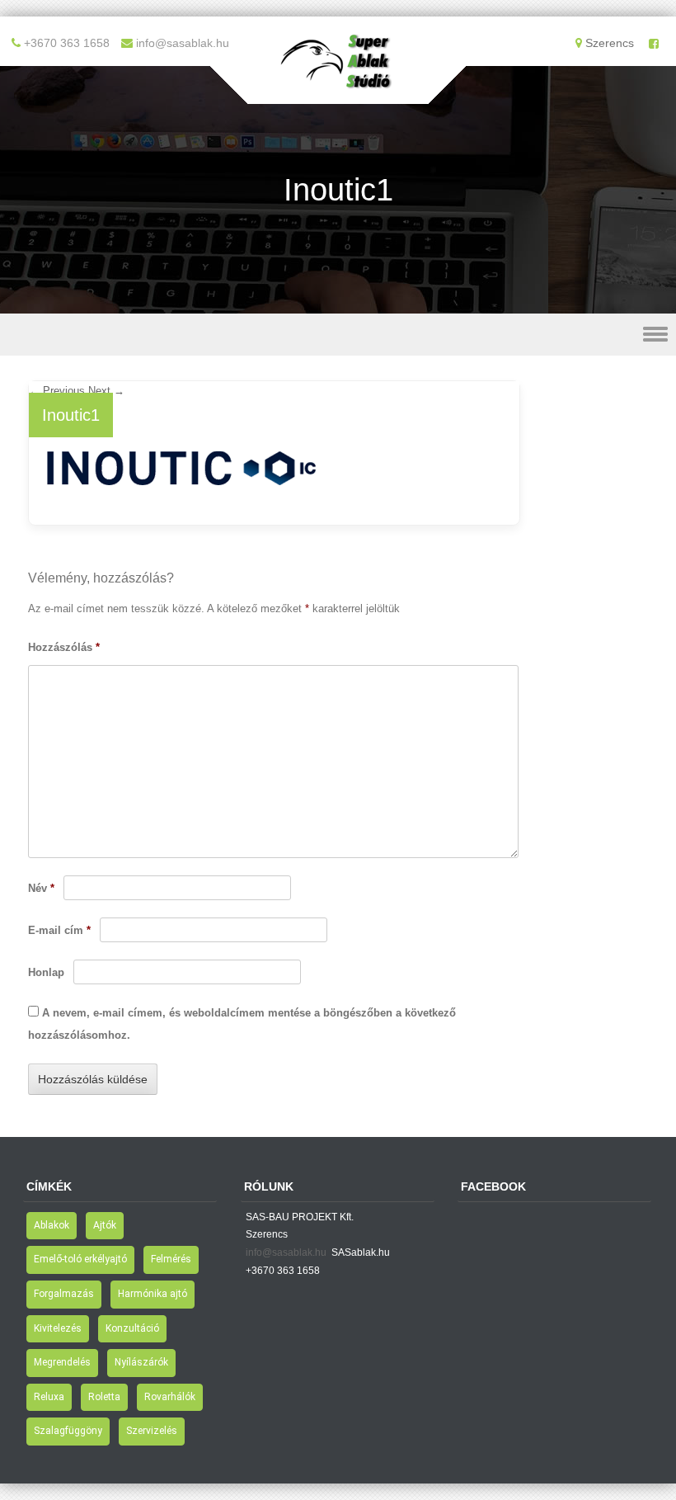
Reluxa (49, 1397)
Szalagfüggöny (68, 1430)
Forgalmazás (64, 1294)
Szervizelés (151, 1430)
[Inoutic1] (182, 496)
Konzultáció (132, 1328)
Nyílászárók (141, 1362)
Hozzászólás (64, 647)
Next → (106, 390)
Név (41, 888)
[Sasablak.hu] (338, 92)
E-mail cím (59, 930)
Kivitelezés (58, 1328)
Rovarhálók (169, 1397)
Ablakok (51, 1225)
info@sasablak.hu (286, 1252)
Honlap (46, 972)
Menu (338, 335)
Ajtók (104, 1225)
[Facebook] (654, 43)
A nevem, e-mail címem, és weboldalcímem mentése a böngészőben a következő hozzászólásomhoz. (242, 1024)
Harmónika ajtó (152, 1294)
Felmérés (171, 1259)
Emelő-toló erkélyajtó (80, 1259)
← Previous (57, 390)
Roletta (104, 1397)
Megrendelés (62, 1362)
